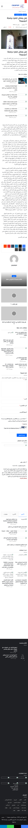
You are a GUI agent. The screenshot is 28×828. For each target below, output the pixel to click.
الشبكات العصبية (17, 802)
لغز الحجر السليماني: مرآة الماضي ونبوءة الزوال (21, 563)
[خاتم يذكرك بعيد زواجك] (14, 786)
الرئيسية (24, 11)
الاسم (25, 399)
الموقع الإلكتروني (23, 412)
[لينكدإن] (16, 246)
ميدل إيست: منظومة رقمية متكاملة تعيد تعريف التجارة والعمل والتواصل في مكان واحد (7, 564)
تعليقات (5, 514)
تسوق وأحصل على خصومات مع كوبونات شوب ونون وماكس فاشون (9, 649)
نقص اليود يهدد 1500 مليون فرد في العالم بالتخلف (8, 341)
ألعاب (25, 799)
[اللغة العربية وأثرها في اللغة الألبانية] (21, 351)
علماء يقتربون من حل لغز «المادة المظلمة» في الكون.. (21, 333)
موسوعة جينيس (16, 807)
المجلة (20, 11)
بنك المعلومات (18, 14)
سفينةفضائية (23, 805)
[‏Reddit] (5, 246)
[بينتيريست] (8, 246)
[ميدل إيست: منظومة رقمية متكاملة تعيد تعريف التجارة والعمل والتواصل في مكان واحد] (7, 557)
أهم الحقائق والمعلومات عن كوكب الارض (17, 545)
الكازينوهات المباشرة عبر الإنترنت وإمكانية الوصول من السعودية (21, 581)
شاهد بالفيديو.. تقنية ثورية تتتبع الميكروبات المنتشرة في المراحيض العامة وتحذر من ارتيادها (7, 351)
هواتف (6, 807)
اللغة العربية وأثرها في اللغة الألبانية (21, 358)
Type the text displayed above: (11, 428)
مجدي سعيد (23, 807)
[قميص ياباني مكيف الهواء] (23, 785)
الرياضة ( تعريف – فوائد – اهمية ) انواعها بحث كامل (9, 532)
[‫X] (20, 246)
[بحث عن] (26, 7)
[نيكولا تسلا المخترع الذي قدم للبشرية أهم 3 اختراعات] (22, 540)
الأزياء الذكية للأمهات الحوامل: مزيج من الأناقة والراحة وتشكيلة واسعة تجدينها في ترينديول (7, 582)
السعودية (24, 802)
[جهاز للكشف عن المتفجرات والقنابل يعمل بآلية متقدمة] (22, 110)
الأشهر (22, 514)
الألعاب (20, 799)
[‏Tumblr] (12, 246)
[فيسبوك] (23, 246)
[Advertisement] (14, 495)
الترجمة (15, 799)
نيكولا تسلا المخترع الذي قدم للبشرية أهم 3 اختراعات (10, 539)
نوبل (10, 807)
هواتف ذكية (24, 810)
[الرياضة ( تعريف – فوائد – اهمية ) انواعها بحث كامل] (22, 533)
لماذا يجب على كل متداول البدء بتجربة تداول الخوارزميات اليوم (9, 80)
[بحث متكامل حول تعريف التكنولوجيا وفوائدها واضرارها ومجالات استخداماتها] (22, 521)
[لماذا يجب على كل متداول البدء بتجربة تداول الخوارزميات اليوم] (22, 81)
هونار (14, 810)
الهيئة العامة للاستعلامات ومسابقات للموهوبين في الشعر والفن (9, 88)
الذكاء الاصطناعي (8, 799)
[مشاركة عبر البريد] (20, 249)
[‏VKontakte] (23, 249)
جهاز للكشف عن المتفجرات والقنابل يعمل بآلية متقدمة (10, 110)
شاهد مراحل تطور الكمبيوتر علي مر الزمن (17, 527)
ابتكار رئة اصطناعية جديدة (11, 116)
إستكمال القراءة (23, 478)
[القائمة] (2, 7)
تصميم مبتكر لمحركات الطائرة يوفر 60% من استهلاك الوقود (9, 103)
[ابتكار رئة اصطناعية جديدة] (22, 117)
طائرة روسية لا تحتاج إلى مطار (14, 279)
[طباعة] (16, 249)
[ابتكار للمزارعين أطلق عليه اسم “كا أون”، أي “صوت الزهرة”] (5, 786)
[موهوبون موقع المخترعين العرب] (18, 6)
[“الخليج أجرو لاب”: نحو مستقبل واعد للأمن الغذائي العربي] (22, 712)
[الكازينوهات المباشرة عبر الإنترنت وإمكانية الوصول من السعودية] (21, 575)
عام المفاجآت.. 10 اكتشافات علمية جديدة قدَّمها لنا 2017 (8, 365)
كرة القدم (8, 805)
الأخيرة (14, 514)
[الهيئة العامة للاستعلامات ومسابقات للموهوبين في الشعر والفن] (22, 88)
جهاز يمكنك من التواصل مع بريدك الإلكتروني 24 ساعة (9, 96)
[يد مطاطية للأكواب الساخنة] (5, 779)
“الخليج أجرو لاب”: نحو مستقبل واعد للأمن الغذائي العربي (10, 656)
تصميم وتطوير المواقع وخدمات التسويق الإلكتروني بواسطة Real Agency (14, 820)
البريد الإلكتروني (23, 405)
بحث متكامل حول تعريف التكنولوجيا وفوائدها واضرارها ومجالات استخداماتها (10, 521)
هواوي (18, 810)
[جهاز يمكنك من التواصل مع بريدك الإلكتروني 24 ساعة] (22, 97)
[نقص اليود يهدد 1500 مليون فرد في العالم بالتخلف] (7, 335)
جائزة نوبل (10, 802)
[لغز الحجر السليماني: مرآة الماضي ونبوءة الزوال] (21, 557)
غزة (18, 805)
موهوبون (23, 24)
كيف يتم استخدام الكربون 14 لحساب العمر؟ (21, 365)
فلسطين (13, 805)
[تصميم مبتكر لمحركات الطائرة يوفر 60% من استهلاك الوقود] (22, 103)
